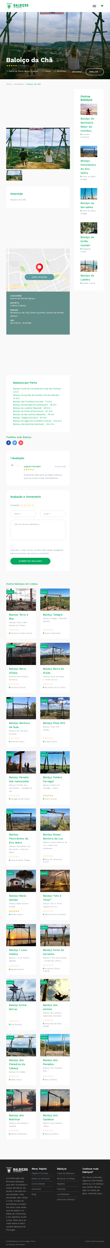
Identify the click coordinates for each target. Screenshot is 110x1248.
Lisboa (34, 71)
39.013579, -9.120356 (20, 323)
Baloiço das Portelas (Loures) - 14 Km (32, 401)
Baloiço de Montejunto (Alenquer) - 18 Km (34, 404)
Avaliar (93, 72)
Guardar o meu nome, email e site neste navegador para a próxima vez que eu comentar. (37, 552)
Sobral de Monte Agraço (19, 71)
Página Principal (40, 1173)
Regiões (61, 1183)
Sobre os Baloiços (41, 1178)
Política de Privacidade (94, 1241)
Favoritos (36, 1189)
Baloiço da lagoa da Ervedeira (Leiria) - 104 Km (37, 421)
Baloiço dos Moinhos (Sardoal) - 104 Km (33, 424)
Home (9, 84)
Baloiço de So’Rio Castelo (87, 241)
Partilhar (78, 72)
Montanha (61, 71)
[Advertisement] (38, 107)
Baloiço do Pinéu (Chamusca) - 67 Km (32, 411)
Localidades (63, 1194)
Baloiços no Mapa (66, 1178)
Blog (34, 1194)
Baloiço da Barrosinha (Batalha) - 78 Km (33, 414)
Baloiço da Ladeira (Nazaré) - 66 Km (31, 408)
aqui (99, 1193)
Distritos (61, 1189)
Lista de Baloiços (65, 1173)
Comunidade (38, 1183)
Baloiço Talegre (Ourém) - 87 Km (30, 417)
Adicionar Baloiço (66, 1199)
